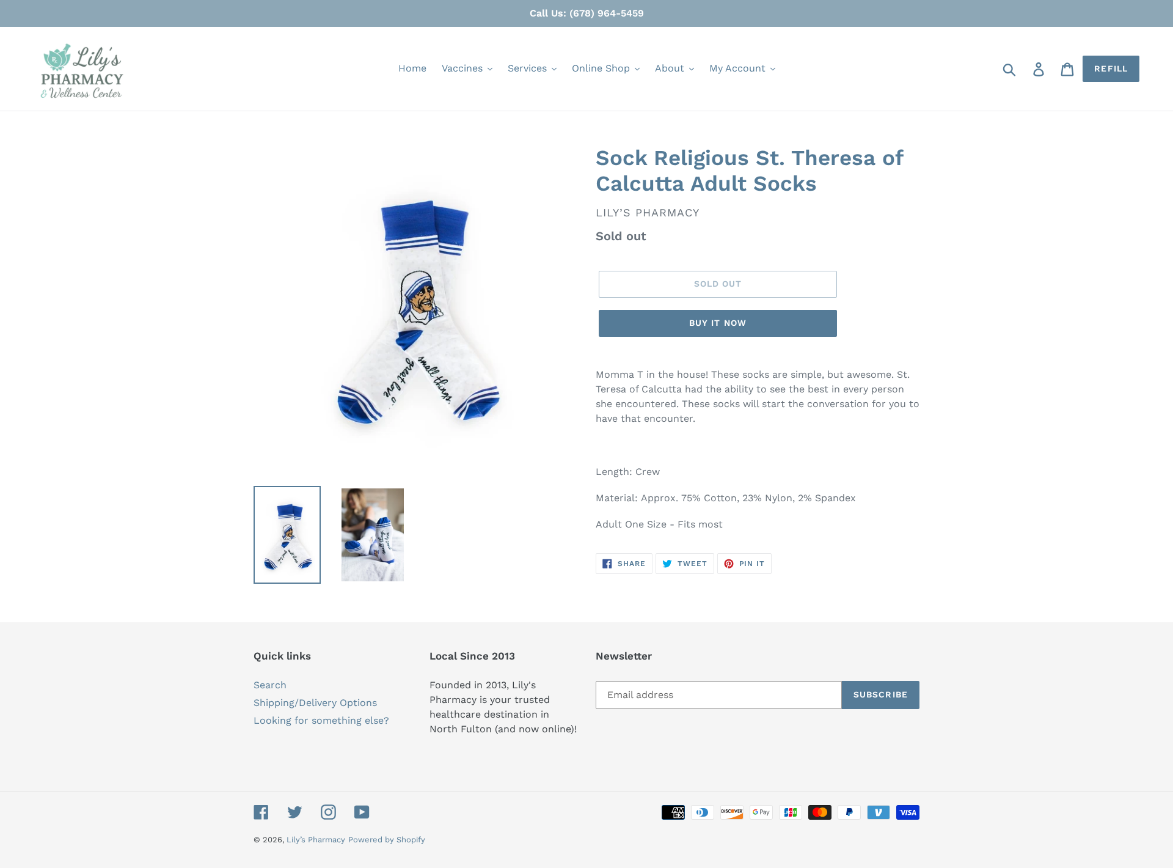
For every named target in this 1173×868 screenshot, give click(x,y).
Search (270, 685)
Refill (1111, 68)
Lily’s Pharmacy (316, 839)
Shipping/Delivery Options (315, 702)
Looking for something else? (321, 720)
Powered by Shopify (386, 839)
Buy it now (718, 323)
